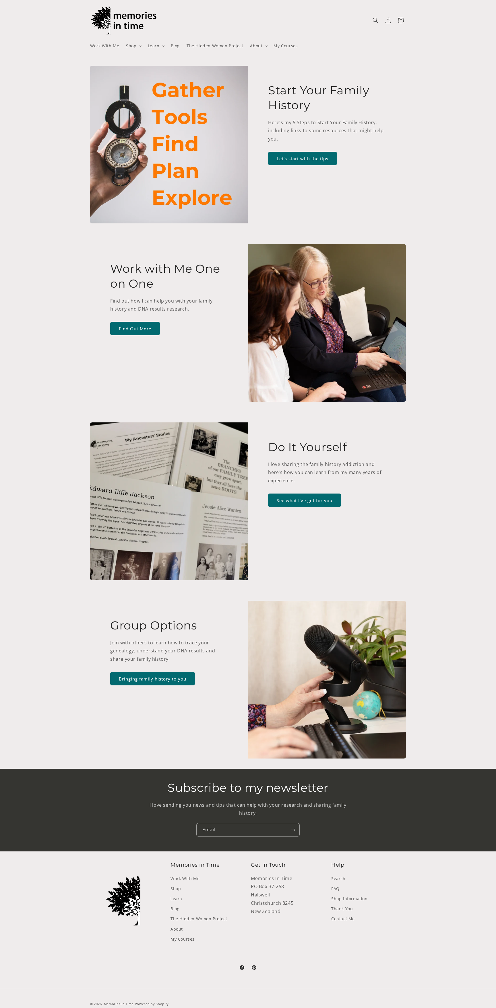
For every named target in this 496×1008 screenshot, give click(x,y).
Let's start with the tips (302, 158)
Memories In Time (119, 1004)
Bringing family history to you (152, 679)
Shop (175, 888)
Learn (176, 898)
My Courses (182, 939)
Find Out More (135, 329)
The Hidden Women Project (198, 918)
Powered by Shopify (152, 1004)
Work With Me (184, 878)
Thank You (342, 908)
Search (338, 878)
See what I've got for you (304, 500)
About (176, 929)
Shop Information (349, 898)
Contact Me (343, 918)
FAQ (335, 888)
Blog (174, 908)
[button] (133, 46)
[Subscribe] (293, 830)
